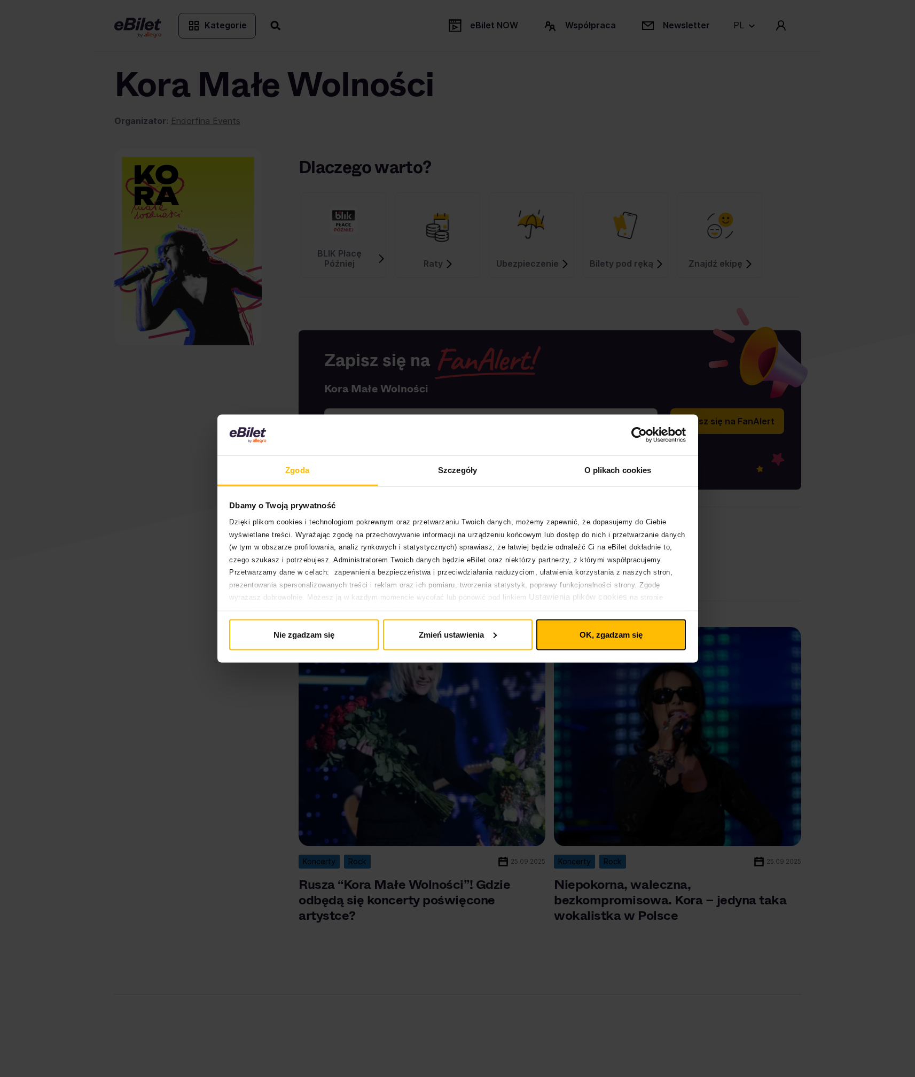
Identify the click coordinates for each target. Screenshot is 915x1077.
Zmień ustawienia (451, 634)
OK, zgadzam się (611, 634)
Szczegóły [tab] (457, 470)
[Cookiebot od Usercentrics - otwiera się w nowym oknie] (639, 435)
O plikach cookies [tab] (618, 470)
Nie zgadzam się (303, 634)
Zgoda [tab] (297, 470)
